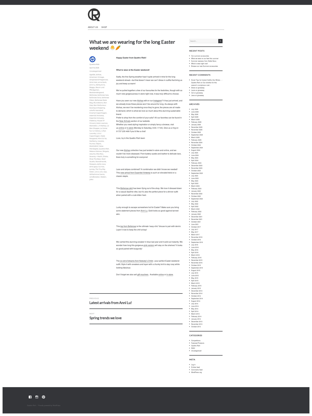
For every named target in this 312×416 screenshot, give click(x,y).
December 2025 (196, 127)
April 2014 (194, 311)
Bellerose (93, 95)
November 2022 (196, 193)
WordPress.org (196, 372)
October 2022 (196, 196)
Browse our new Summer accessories (204, 66)
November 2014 (196, 293)
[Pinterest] (43, 397)
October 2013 (196, 326)
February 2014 (196, 316)
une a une (99, 172)
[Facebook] (30, 397)
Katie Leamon (102, 123)
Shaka (105, 156)
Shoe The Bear (95, 159)
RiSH (193, 348)
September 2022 (197, 199)
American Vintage (96, 77)
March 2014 (195, 314)
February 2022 (196, 211)
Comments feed (196, 370)
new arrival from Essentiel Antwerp (135, 172)
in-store (130, 127)
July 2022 (194, 201)
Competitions (195, 340)
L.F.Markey (102, 126)
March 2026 (195, 119)
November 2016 (196, 237)
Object (98, 144)
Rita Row (99, 154)
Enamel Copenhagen (98, 113)
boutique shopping (97, 108)
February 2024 (196, 163)
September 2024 (197, 147)
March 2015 (195, 283)
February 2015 (196, 285)
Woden (103, 177)
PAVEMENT (93, 146)
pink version (149, 245)
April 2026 (194, 117)
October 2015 (196, 265)
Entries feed (195, 367)
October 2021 (196, 222)
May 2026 (194, 114)
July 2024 (194, 152)
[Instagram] (37, 397)
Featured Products (197, 343)
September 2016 (197, 242)
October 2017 (196, 227)
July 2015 (194, 273)
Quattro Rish (94, 64)
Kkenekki (93, 126)
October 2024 (196, 145)
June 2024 (195, 155)
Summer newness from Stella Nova (203, 61)
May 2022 (194, 204)
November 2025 (196, 129)
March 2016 (195, 255)
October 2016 (196, 239)
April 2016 (194, 252)
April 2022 (194, 206)
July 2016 (194, 245)
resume (92, 154)
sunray (92, 169)
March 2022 (195, 209)
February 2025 (196, 140)
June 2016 (195, 247)
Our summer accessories (200, 56)
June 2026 (195, 112)
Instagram (157, 100)
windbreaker (94, 177)
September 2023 (197, 173)
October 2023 (196, 170)
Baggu (92, 87)
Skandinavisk (100, 161)
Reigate (106, 151)
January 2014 (196, 319)
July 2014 (194, 303)
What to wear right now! (199, 63)
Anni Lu (144, 210)
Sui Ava (101, 167)
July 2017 (194, 229)
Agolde (92, 75)
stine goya (93, 167)
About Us (93, 27)
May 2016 (194, 250)
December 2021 (196, 216)
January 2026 (196, 124)
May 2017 (194, 232)
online (121, 127)
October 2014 (196, 296)
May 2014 (194, 308)
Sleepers (92, 164)
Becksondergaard (96, 92)
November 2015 (196, 262)
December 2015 (196, 260)
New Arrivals (124, 121)
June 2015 (195, 275)
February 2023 (196, 188)
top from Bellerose (128, 226)
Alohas (140, 100)
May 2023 (194, 181)
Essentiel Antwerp (96, 118)
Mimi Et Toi (102, 138)
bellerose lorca (95, 98)
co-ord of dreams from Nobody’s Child (136, 260)
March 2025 (195, 137)
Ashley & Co (100, 85)
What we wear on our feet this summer (204, 58)
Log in (193, 364)
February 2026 (196, 122)
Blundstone (98, 103)
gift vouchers (142, 274)
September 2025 (197, 135)
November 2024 (196, 142)
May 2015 (194, 278)
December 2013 (196, 321)
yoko (91, 179)
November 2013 (196, 324)
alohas (98, 75)
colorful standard (96, 110)
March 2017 (195, 234)
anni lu (92, 85)
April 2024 (194, 160)
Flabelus (92, 121)
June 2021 (195, 224)
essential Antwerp (96, 115)
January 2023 (196, 191)
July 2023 (194, 176)
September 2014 (197, 298)
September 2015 (197, 268)
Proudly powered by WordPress (49, 405)
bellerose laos (103, 95)
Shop (104, 27)
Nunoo (92, 144)
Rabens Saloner (95, 151)
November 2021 (196, 219)
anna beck (102, 82)
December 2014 (196, 291)
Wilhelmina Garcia (96, 174)
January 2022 (196, 214)
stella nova (101, 164)
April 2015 (194, 280)
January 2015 (196, 288)
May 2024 (194, 158)
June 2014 (195, 306)
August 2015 (195, 270)
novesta (101, 141)
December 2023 (196, 165)
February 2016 (196, 257)
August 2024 (195, 150)
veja (105, 172)
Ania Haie (93, 82)
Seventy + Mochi (95, 156)
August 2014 (195, 301)
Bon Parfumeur (100, 105)
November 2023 (196, 168)
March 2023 (195, 186)
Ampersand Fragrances (98, 80)
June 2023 (195, 178)
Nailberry (93, 141)
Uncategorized (95, 71)
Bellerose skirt (126, 188)
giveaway (201, 87)
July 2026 (194, 109)
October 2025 (196, 132)
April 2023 (194, 183)
